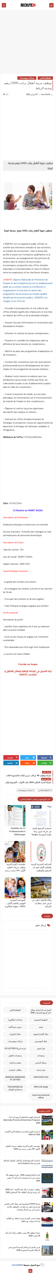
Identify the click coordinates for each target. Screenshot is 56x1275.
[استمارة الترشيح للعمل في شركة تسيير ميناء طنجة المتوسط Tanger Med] (41, 816)
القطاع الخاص (45, 78)
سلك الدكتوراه (15, 1034)
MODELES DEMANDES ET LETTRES (15, 1078)
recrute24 (16, 1265)
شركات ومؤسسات (27, 78)
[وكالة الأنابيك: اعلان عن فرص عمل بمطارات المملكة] (41, 887)
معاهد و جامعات (15, 1062)
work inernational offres (40, 1096)
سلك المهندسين (41, 1041)
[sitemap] (30, 1271)
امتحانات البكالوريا (15, 1019)
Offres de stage (41, 1086)
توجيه (41, 1027)
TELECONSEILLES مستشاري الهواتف (15, 1088)
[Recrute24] (26, 1271)
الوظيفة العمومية (41, 1019)
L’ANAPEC (8, 279)
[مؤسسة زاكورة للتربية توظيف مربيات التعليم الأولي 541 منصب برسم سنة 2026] (15, 851)
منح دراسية (41, 1070)
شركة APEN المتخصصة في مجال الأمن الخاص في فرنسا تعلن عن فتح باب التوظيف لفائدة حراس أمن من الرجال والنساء (22, 1207)
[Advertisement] (28, 43)
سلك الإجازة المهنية (40, 1034)
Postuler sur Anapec (28, 664)
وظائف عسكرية (15, 1070)
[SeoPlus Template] (42, 1265)
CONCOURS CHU (40, 1077)
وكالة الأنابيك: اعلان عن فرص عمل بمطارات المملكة (41, 903)
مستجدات (41, 1055)
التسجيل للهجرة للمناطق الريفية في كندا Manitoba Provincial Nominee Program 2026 (21, 1120)
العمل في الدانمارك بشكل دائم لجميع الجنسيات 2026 (41, 1011)
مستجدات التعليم (15, 1055)
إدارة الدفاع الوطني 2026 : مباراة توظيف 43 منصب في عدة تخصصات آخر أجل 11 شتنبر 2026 (23, 1178)
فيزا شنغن (41, 1048)
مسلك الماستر (41, 1062)
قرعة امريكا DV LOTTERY (15, 1048)
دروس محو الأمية (15, 1027)
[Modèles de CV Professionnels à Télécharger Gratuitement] (15, 816)
